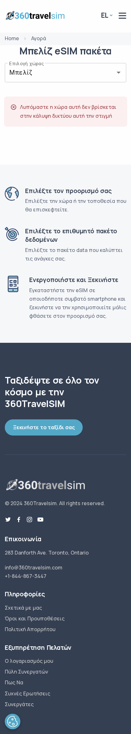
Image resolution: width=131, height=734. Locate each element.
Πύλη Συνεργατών (26, 671)
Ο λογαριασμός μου (29, 660)
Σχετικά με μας (23, 607)
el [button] (105, 15)
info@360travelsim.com (33, 567)
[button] (12, 721)
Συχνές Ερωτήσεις (27, 693)
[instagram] (29, 519)
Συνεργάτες (19, 704)
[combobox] (57, 73)
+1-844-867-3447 (25, 576)
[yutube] (40, 519)
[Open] (118, 72)
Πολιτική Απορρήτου (30, 629)
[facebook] (19, 519)
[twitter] (8, 519)
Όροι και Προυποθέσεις (35, 618)
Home (12, 38)
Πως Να (14, 682)
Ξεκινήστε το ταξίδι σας (43, 427)
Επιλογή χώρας (26, 63)
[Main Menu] (122, 16)
